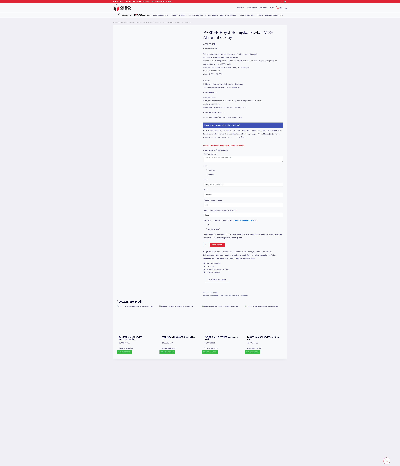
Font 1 (206, 180)
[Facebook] (281, 1)
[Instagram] (285, 1)
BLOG (272, 8)
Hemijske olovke (214, 295)
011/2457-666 (130, 1)
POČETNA (240, 8)
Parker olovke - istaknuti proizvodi (229, 295)
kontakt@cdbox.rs (119, 1)
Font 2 (206, 190)
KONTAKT (263, 8)
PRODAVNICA (252, 8)
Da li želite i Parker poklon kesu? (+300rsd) (231, 220)
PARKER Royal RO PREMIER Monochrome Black (130, 338)
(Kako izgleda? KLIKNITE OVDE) (246, 220)
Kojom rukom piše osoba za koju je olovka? (220, 210)
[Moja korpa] (386, 460)
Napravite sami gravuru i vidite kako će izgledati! (222, 125)
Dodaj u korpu (217, 245)
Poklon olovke (244, 295)
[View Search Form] (285, 8)
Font (205, 166)
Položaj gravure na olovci (213, 200)
